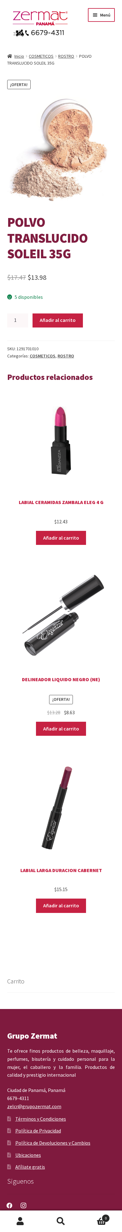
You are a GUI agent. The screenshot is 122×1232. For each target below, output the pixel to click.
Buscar (61, 1221)
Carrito (94, 1215)
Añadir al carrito (58, 320)
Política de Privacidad (38, 1131)
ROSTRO (66, 56)
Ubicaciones (28, 1155)
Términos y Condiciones (40, 1119)
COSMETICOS (41, 56)
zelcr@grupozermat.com (34, 1106)
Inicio (19, 56)
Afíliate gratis (30, 1167)
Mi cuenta (20, 1221)
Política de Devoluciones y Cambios (52, 1143)
